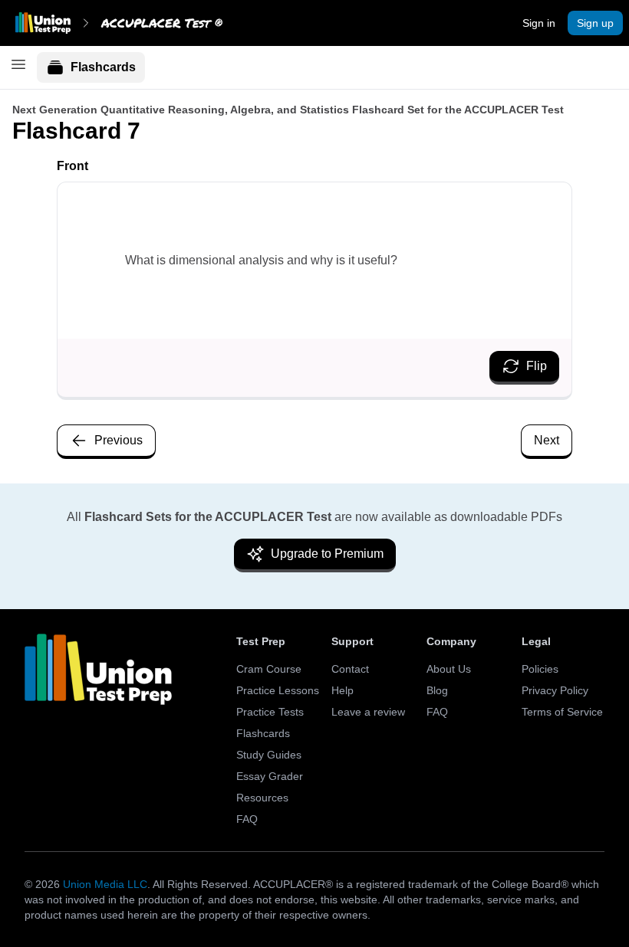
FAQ (247, 819)
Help (342, 690)
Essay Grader (269, 776)
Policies (540, 669)
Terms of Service (562, 712)
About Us (448, 669)
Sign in (538, 23)
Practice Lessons (277, 690)
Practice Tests (270, 712)
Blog (437, 690)
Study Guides (268, 755)
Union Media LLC (105, 884)
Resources (262, 797)
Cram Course (268, 669)
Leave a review (368, 712)
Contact (350, 669)
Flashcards (103, 67)
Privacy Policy (555, 690)
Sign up (595, 23)
